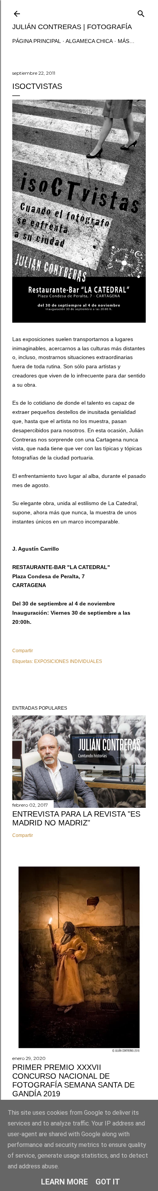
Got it (107, 1181)
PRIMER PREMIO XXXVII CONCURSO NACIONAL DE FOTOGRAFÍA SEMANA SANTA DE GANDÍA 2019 (73, 1080)
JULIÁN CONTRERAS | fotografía (72, 27)
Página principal (36, 41)
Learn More (64, 1181)
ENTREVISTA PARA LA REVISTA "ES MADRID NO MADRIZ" (76, 818)
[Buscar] (141, 12)
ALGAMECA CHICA (89, 41)
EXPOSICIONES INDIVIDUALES (68, 661)
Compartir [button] (22, 650)
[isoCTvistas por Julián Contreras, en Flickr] (79, 321)
